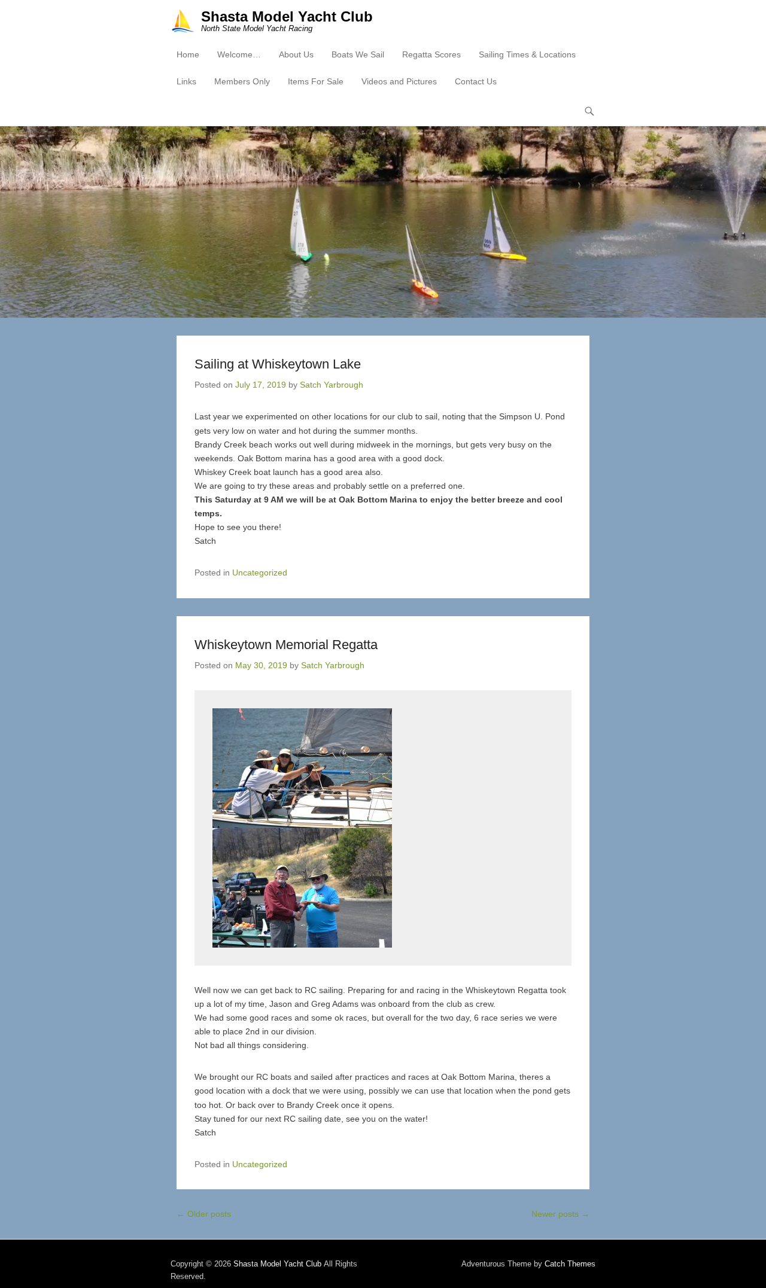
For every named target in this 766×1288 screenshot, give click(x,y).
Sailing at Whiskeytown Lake (277, 364)
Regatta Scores (431, 54)
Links (186, 81)
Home (188, 54)
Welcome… (239, 54)
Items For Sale (316, 81)
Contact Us (476, 81)
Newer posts (560, 1214)
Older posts (204, 1214)
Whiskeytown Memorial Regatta (286, 644)
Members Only (242, 81)
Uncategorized (259, 572)
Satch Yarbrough (331, 384)
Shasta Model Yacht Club (287, 16)
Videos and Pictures (399, 81)
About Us (296, 54)
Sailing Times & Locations (527, 54)
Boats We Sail (358, 54)
